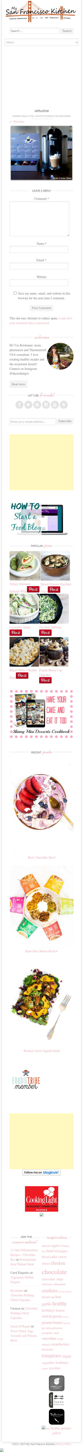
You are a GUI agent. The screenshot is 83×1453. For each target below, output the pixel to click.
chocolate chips (52, 1279)
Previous (17, 121)
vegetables (48, 1362)
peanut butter (52, 1322)
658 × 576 (34, 116)
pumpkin (47, 1333)
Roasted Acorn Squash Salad (42, 1051)
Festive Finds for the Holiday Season (55, 116)
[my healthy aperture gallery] (57, 1433)
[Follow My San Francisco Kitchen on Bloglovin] (41, 1174)
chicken (58, 1263)
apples (55, 1245)
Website (41, 277)
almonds (46, 1245)
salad (56, 1333)
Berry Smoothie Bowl (41, 857)
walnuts (62, 1362)
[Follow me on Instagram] (46, 405)
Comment (41, 198)
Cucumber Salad (20, 627)
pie (43, 1328)
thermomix (47, 1349)
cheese (46, 1263)
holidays (48, 1310)
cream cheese (64, 1291)
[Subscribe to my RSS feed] (64, 405)
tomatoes (51, 1355)
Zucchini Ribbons (50, 627)
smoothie (49, 1338)
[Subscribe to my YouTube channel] (55, 405)
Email (41, 260)
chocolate (54, 1271)
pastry (65, 1316)
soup (60, 1339)
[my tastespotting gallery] (56, 1407)
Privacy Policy (63, 1444)
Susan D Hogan (20, 1326)
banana (65, 1246)
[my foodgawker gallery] (56, 1390)
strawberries (60, 1344)
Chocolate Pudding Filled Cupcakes (23, 1313)
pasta (57, 1316)
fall (52, 1297)
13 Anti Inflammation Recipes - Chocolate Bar (24, 1254)
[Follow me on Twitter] (28, 405)
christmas (47, 1284)
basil (50, 1250)
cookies (50, 1290)
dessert (46, 1297)
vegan (66, 1355)
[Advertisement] (41, 78)
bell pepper (61, 1251)
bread (45, 1256)
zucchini (54, 1368)
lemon (60, 1310)
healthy (59, 1303)
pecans (67, 1323)
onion (47, 1316)
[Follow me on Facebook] (19, 405)
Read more (18, 384)
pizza (48, 1328)
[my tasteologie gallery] (56, 1423)
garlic (47, 1303)
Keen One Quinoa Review (41, 951)
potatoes (57, 1328)
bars (44, 1251)
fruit (58, 1296)
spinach (46, 1344)
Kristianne (16, 1290)
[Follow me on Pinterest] (37, 405)
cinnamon (59, 1284)
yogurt (45, 1368)
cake (53, 1256)
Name (41, 243)
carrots (62, 1257)
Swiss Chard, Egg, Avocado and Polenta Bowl (23, 1335)
